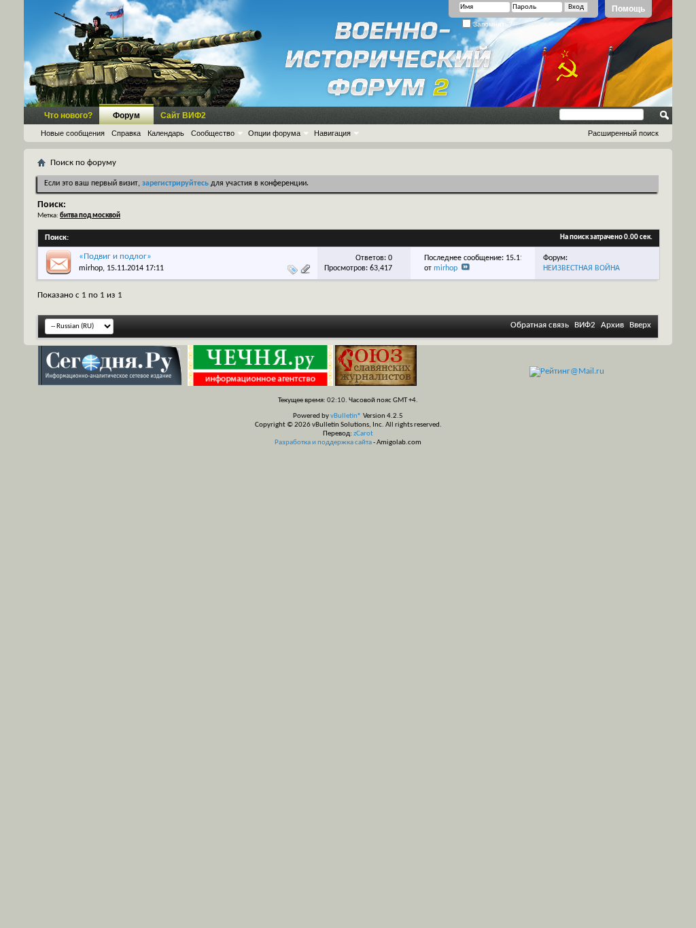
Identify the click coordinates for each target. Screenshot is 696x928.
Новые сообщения (73, 133)
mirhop (91, 268)
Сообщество (212, 133)
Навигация (332, 133)
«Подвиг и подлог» (115, 256)
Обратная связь (539, 325)
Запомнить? (491, 24)
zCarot (363, 434)
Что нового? (68, 115)
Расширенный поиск (623, 133)
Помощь (628, 9)
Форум (126, 115)
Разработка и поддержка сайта (323, 442)
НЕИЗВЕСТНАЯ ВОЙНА (581, 268)
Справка (126, 133)
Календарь (165, 133)
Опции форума (274, 133)
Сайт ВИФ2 (183, 115)
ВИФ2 (584, 325)
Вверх (640, 325)
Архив (612, 325)
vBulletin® (346, 416)
